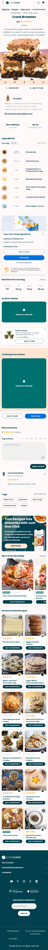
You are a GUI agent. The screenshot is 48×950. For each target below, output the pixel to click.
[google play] (16, 891)
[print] (5, 82)
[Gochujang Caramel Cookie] (12, 710)
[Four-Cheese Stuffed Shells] (17, 581)
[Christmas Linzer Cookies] (35, 787)
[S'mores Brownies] (12, 826)
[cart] (43, 2)
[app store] (33, 891)
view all (42, 556)
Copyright (13, 938)
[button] (3, 2)
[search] (38, 2)
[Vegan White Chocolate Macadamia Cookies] (35, 671)
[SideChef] (11, 858)
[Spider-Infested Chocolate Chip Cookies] (12, 671)
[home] (13, 2)
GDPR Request (13, 931)
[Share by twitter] (34, 82)
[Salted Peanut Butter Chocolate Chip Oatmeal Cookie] (35, 710)
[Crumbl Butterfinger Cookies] (12, 787)
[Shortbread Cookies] (12, 633)
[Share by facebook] (24, 82)
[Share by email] (43, 82)
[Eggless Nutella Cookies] (35, 633)
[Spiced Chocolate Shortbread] (35, 826)
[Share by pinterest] (15, 82)
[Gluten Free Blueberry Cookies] (12, 749)
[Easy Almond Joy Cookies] (35, 749)
